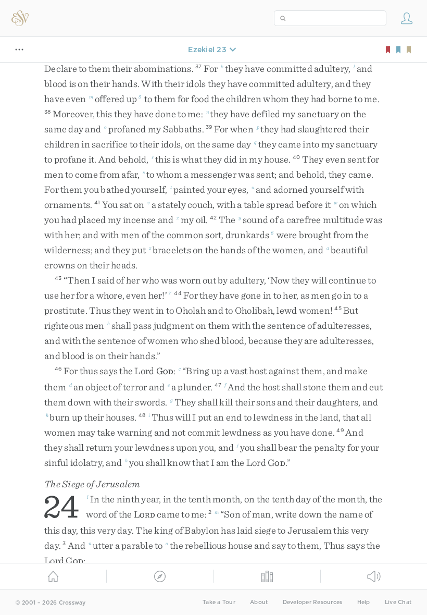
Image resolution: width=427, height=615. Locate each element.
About (259, 602)
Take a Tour (219, 602)
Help (363, 602)
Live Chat (398, 602)
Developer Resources (313, 602)
